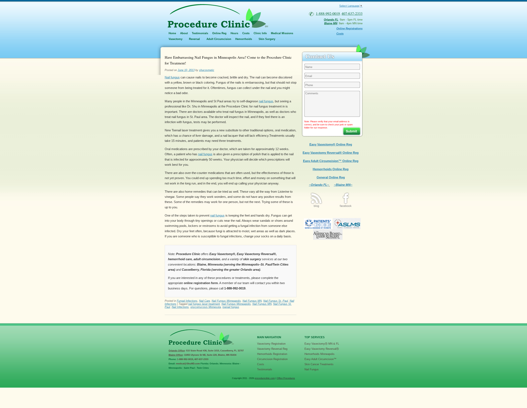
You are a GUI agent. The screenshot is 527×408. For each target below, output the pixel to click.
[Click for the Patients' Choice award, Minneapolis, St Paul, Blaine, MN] (318, 228)
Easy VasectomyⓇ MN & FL (321, 343)
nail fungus (266, 101)
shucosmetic (206, 70)
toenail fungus (231, 307)
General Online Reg (331, 177)
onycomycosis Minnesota (205, 307)
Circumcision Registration (272, 359)
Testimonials (200, 33)
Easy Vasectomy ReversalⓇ (321, 348)
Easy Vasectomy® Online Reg (330, 144)
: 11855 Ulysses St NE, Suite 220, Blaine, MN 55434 (202, 355)
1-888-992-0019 (185, 359)
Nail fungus (172, 77)
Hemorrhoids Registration (272, 354)
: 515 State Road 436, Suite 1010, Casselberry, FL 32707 (206, 350)
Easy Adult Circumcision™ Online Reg (330, 161)
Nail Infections (180, 307)
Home (172, 33)
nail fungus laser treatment (204, 303)
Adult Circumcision (218, 39)
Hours (234, 33)
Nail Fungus (311, 369)
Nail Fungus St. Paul (275, 300)
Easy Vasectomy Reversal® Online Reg (331, 152)
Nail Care (204, 300)
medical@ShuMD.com (188, 363)
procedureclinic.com (265, 378)
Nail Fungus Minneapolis (226, 300)
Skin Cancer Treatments (318, 364)
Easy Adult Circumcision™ (320, 359)
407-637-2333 (201, 359)
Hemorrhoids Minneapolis (319, 354)
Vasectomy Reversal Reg (272, 348)
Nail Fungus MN (252, 300)
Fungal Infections (187, 300)
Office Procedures (286, 378)
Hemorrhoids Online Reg (331, 169)
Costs (246, 33)
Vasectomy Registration (271, 343)
